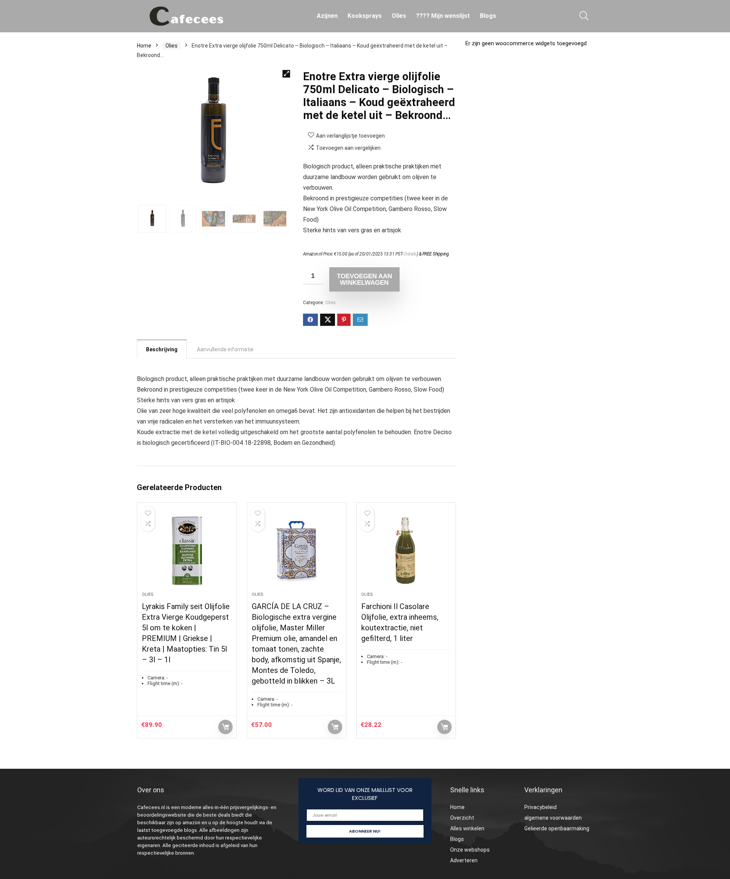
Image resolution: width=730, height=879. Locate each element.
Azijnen (327, 15)
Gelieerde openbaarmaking (556, 828)
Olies (399, 15)
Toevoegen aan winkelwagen (364, 279)
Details (410, 254)
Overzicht (462, 818)
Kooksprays (365, 15)
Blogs (488, 15)
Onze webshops (470, 850)
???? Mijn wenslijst (443, 15)
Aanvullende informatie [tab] (225, 349)
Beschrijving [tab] (162, 349)
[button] (286, 74)
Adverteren (464, 860)
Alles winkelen (467, 828)
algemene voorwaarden (553, 818)
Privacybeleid (540, 807)
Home (144, 46)
